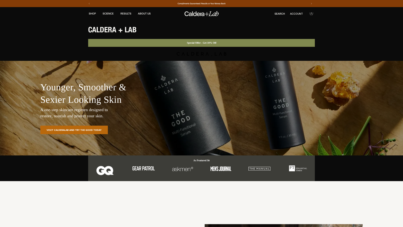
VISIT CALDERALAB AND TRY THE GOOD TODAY (74, 129)
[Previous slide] (89, 3)
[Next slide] (311, 3)
